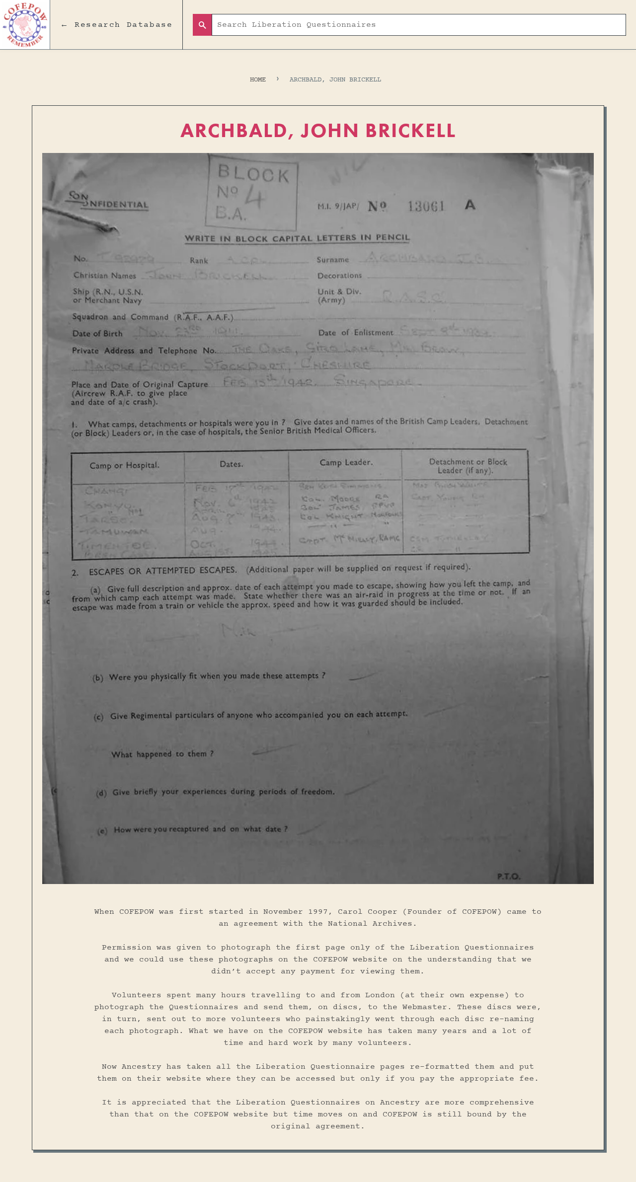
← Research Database (116, 24)
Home (258, 79)
